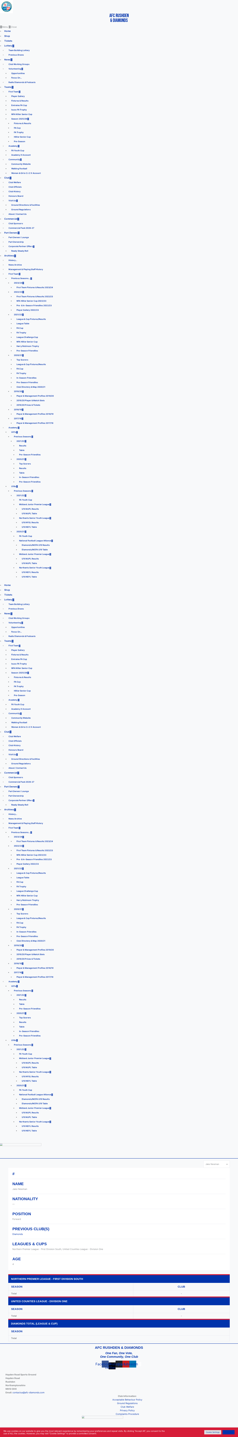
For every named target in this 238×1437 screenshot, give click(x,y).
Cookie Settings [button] (213, 1432)
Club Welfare (127, 1406)
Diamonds (17, 1234)
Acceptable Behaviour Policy (127, 1399)
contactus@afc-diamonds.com (28, 1392)
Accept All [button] (228, 1432)
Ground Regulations (127, 1403)
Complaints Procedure (127, 1414)
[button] (119, 27)
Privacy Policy (127, 1410)
